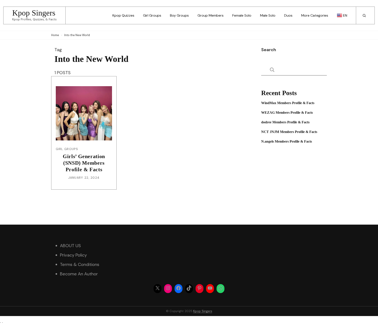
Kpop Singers (33, 13)
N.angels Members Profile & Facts (286, 141)
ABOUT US (70, 245)
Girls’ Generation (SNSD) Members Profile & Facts (84, 163)
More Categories (314, 15)
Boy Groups (179, 15)
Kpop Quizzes (123, 15)
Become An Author (79, 274)
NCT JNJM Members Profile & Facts (289, 132)
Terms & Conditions (79, 264)
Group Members (211, 15)
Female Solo (241, 15)
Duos (288, 15)
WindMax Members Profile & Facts (287, 103)
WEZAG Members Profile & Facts (287, 112)
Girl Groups (152, 15)
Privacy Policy (73, 255)
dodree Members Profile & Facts (285, 122)
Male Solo (267, 15)
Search (268, 49)
